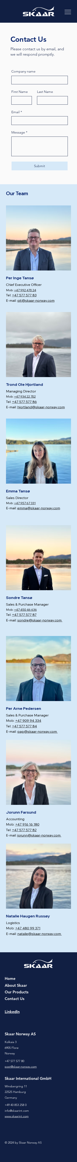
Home (10, 978)
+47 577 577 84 (24, 726)
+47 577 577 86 (24, 402)
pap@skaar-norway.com (37, 731)
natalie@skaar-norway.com (39, 934)
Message (19, 132)
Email (16, 112)
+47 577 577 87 (24, 614)
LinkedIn (12, 1011)
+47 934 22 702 (25, 396)
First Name (19, 92)
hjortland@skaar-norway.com (41, 407)
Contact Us (14, 998)
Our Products (16, 992)
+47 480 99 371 (27, 928)
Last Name (45, 92)
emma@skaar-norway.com (38, 508)
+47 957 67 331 (25, 503)
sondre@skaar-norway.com (39, 620)
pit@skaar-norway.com (36, 300)
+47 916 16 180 (27, 824)
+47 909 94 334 (28, 720)
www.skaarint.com (17, 1116)
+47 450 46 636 (25, 610)
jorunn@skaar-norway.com (39, 835)
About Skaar (16, 985)
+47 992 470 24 (25, 290)
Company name (23, 71)
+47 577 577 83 (24, 295)
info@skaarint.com (17, 1111)
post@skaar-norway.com (21, 1066)
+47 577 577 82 (24, 830)
